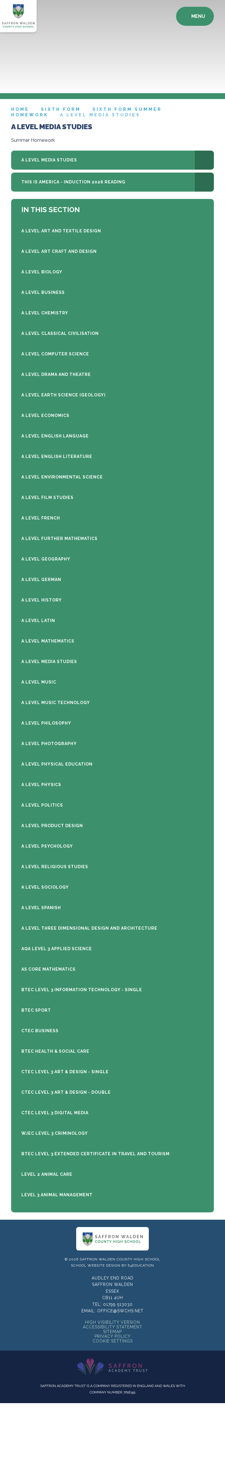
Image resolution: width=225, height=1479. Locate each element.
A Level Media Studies (100, 115)
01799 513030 (118, 1304)
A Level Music (38, 682)
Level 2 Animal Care (46, 1174)
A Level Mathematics (47, 641)
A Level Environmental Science (62, 477)
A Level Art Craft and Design (59, 251)
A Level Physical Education (57, 764)
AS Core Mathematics (48, 969)
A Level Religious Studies (54, 866)
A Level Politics (42, 805)
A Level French (40, 518)
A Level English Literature (56, 456)
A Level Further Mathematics (59, 538)
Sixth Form (61, 109)
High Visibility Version (112, 1322)
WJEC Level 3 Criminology (54, 1133)
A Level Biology (41, 272)
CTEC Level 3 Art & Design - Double (66, 1092)
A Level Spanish (41, 907)
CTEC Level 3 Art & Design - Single (65, 1071)
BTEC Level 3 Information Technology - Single (81, 989)
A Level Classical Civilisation (60, 333)
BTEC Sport (36, 1010)
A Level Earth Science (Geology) (63, 395)
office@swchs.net (120, 1310)
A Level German (41, 579)
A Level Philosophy (46, 723)
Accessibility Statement (112, 1327)
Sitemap (112, 1331)
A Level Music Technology (55, 702)
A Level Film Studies (47, 497)
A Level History (41, 600)
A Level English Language (55, 436)
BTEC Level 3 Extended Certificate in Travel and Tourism (95, 1153)
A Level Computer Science (55, 354)
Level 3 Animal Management (57, 1194)
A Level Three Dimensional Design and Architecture (89, 928)
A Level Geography (45, 559)
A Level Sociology (45, 887)
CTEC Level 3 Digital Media (54, 1112)
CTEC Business (40, 1030)
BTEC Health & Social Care (55, 1051)
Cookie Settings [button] (113, 1341)
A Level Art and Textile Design (61, 231)
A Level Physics (41, 784)
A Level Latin (38, 620)
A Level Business (43, 292)
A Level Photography (49, 743)
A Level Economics (45, 415)
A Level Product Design (52, 825)
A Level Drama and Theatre (56, 374)
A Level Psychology (47, 846)
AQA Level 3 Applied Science (56, 948)
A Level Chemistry (44, 313)
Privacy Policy (113, 1336)
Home (20, 109)
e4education (141, 1265)
